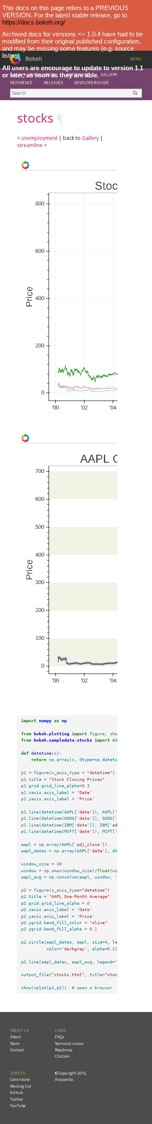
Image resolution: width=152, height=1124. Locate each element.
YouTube (17, 1105)
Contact (17, 1050)
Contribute (20, 1079)
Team (14, 1043)
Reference (21, 82)
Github (16, 1092)
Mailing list (20, 1086)
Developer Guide (91, 82)
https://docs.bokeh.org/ (33, 22)
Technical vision (69, 1043)
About (15, 1036)
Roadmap (63, 1050)
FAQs (59, 1036)
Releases (53, 82)
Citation (62, 1056)
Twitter (16, 1099)
